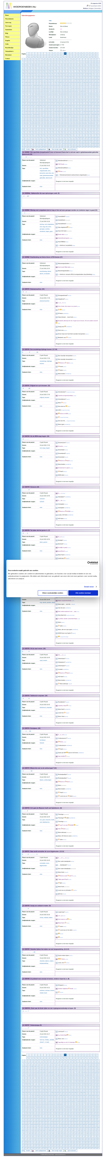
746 (81, 131)
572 (46, 114)
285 (75, 82)
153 (84, 68)
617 (98, 117)
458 (29, 102)
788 (46, 137)
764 (55, 134)
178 (78, 70)
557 (81, 111)
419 (72, 97)
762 (49, 134)
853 (78, 143)
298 (35, 85)
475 (78, 102)
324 (32, 88)
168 (49, 70)
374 (98, 91)
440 (55, 99)
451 (87, 99)
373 (95, 91)
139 (43, 68)
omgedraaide (43, 170)
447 (75, 99)
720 (84, 128)
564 (23, 114)
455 (98, 99)
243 (32, 79)
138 (40, 68)
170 (55, 70)
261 (84, 79)
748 (87, 131)
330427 (42, 1042)
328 (43, 88)
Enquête (7, 40)
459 (32, 102)
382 (43, 94)
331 (52, 88)
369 (84, 91)
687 (66, 126)
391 (69, 94)
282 (66, 82)
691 (78, 126)
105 (23, 65)
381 (40, 94)
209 (90, 73)
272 (38, 82)
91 (60, 62)
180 (84, 70)
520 (52, 108)
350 (29, 91)
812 (38, 140)
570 (40, 114)
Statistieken (8, 29)
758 (38, 134)
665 (81, 123)
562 (95, 111)
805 (95, 137)
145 (61, 68)
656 (55, 123)
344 (90, 88)
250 (52, 79)
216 (32, 76)
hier (47, 226)
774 (84, 134)
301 (43, 85)
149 (72, 68)
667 (87, 123)
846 (58, 143)
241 (26, 79)
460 (35, 102)
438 (49, 99)
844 (52, 143)
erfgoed (42, 397)
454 (95, 99)
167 (46, 70)
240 (23, 79)
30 (39, 56)
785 (38, 137)
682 (52, 126)
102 (93, 62)
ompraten (49, 707)
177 (75, 70)
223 (52, 76)
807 (23, 140)
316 (87, 85)
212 (98, 73)
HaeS (66, 457)
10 (53, 53)
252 (58, 79)
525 (66, 108)
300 (40, 85)
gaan (51, 231)
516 (40, 108)
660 (66, 123)
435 (40, 99)
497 (64, 105)
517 (43, 108)
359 (55, 91)
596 (38, 117)
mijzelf (68, 453)
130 (95, 65)
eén (41, 168)
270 (32, 82)
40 (68, 56)
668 (90, 123)
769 (69, 134)
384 (49, 94)
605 (64, 117)
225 (58, 76)
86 (46, 62)
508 (95, 105)
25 (97, 53)
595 (35, 117)
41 (71, 56)
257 (72, 79)
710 (55, 128)
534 (93, 108)
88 (52, 62)
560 (90, 111)
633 (66, 120)
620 (29, 120)
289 (87, 82)
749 (90, 131)
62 (55, 59)
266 (98, 79)
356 (46, 91)
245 (38, 79)
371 (90, 91)
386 (55, 94)
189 (32, 73)
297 (32, 85)
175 (69, 70)
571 (43, 114)
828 (84, 140)
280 (61, 82)
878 (72, 146)
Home (7, 15)
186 (23, 73)
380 (38, 94)
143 (55, 68)
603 (58, 117)
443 (64, 99)
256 (69, 79)
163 (35, 70)
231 (75, 76)
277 (52, 82)
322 (26, 88)
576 (58, 114)
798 (75, 137)
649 (35, 123)
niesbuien (42, 231)
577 (61, 114)
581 (72, 114)
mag (43, 226)
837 (32, 143)
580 (69, 114)
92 (63, 62)
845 (55, 143)
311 (72, 85)
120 (66, 65)
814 (43, 140)
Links (7, 44)
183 (93, 70)
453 (93, 99)
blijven (41, 780)
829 (87, 140)
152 (81, 68)
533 (90, 108)
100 (87, 62)
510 (23, 108)
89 (55, 62)
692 (81, 126)
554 (72, 111)
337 (69, 88)
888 (23, 149)
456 (23, 102)
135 (32, 68)
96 (75, 62)
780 (23, 137)
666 (84, 123)
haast (45, 993)
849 (66, 143)
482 (98, 102)
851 (72, 143)
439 (52, 99)
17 (74, 53)
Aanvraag (8, 22)
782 (29, 137)
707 (46, 128)
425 (90, 97)
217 (35, 76)
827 (81, 140)
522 (58, 108)
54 (31, 59)
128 (90, 65)
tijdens (47, 961)
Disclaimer (8, 55)
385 (52, 94)
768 (66, 134)
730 (35, 131)
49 (94, 56)
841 (43, 143)
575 (55, 114)
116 (55, 65)
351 (32, 91)
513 (32, 108)
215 (29, 76)
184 (95, 70)
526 (69, 108)
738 (58, 131)
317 (90, 85)
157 (95, 68)
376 (26, 94)
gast (43, 820)
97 (78, 62)
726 (23, 131)
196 (52, 73)
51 (23, 59)
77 (98, 59)
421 (78, 97)
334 (61, 88)
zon (41, 820)
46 (85, 56)
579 (66, 114)
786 (40, 137)
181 (87, 70)
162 (32, 70)
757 (35, 134)
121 (69, 65)
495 (58, 105)
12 (59, 53)
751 (95, 131)
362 (64, 91)
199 (61, 73)
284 (72, 82)
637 (78, 120)
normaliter (42, 863)
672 (23, 126)
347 (98, 88)
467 (55, 102)
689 (72, 126)
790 (52, 137)
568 (35, 114)
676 (35, 126)
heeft (52, 820)
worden (47, 229)
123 (75, 65)
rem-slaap (42, 448)
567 (32, 114)
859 (95, 143)
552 (66, 111)
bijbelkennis (46, 822)
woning (42, 224)
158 (98, 68)
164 (38, 70)
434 (38, 99)
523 (61, 108)
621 (32, 120)
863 (29, 146)
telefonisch (43, 707)
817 (52, 140)
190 (35, 73)
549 (58, 111)
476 (81, 102)
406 (35, 97)
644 (98, 120)
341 (81, 88)
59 (46, 59)
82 (34, 62)
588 (93, 114)
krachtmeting (43, 271)
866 (38, 146)
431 (29, 99)
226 (61, 76)
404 (29, 97)
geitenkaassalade (48, 175)
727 (26, 131)
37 (59, 56)
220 (43, 76)
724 (95, 128)
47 (88, 56)
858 (93, 143)
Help (6, 33)
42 (74, 56)
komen (52, 990)
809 (29, 140)
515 (38, 108)
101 (90, 62)
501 (75, 105)
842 (46, 143)
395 (81, 94)
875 (64, 146)
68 (72, 59)
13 (62, 53)
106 (26, 65)
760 (43, 134)
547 (52, 111)
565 (26, 114)
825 (75, 140)
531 (84, 108)
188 (29, 73)
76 (95, 59)
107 (29, 65)
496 (61, 105)
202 (69, 73)
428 (98, 97)
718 (78, 128)
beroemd (42, 173)
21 (85, 53)
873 (58, 146)
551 (64, 111)
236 (90, 76)
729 (32, 131)
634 (69, 120)
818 (55, 140)
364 (69, 91)
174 (66, 70)
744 (75, 131)
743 (72, 131)
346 (95, 88)
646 (26, 123)
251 (55, 79)
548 (55, 111)
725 (98, 128)
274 (43, 82)
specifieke (45, 168)
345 (93, 88)
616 (95, 117)
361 (61, 91)
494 (55, 105)
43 (76, 56)
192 (40, 73)
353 (38, 91)
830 (90, 140)
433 (35, 99)
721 (87, 128)
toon (49, 170)
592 (26, 117)
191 (38, 73)
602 (55, 117)
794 (64, 137)
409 (43, 97)
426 (93, 97)
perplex (49, 602)
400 (95, 94)
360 (58, 91)
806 (98, 137)
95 (72, 62)
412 (52, 97)
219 (40, 76)
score (47, 863)
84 (40, 62)
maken (50, 917)
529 (78, 108)
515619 (42, 501)
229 (69, 76)
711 (58, 128)
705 (40, 128)
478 (87, 102)
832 (95, 140)
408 (40, 97)
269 (29, 82)
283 (69, 82)
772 (78, 134)
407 (38, 97)
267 (23, 82)
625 (43, 120)
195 (49, 73)
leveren (42, 363)
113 (46, 65)
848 (64, 143)
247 (43, 79)
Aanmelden (98, 8)
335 (64, 88)
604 (61, 117)
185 (98, 70)
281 (64, 82)
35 (53, 56)
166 (43, 70)
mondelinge (43, 361)
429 (23, 99)
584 (81, 114)
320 (98, 85)
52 (26, 59)
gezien (45, 542)
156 (93, 68)
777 (93, 134)
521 (55, 108)
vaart (41, 660)
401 (98, 94)
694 (87, 126)
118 (61, 65)
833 (98, 140)
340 (78, 88)
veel (41, 822)
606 (66, 117)
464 (46, 102)
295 (26, 85)
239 (98, 76)
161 (29, 70)
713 (64, 128)
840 (40, 143)
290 (90, 82)
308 (64, 85)
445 (69, 99)
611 (81, 117)
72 (84, 59)
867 (40, 146)
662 (72, 123)
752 (98, 131)
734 (46, 131)
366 (75, 91)
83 (37, 62)
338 (72, 88)
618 (23, 120)
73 (86, 59)
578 (64, 114)
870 (49, 146)
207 (84, 73)
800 (81, 137)
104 (98, 62)
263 (90, 79)
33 (47, 56)
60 (49, 59)
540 (32, 111)
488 (38, 105)
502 (78, 105)
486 (32, 105)
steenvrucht (49, 178)
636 (75, 120)
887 (98, 146)
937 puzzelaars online (94, 6)
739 (61, 131)
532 (87, 108)
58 (43, 59)
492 (49, 105)
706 (43, 128)
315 (84, 85)
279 (58, 82)
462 (40, 102)
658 (61, 123)
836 (29, 143)
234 (84, 76)
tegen (47, 231)
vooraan (47, 990)
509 (98, 105)
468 (58, 102)
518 (46, 108)
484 (26, 105)
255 (66, 79)
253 (61, 79)
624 (40, 120)
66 (66, 59)
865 (35, 146)
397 (87, 94)
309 (66, 85)
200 (64, 73)
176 (72, 70)
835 (26, 143)
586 (87, 114)
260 (81, 79)
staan (53, 602)
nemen (45, 660)
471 (66, 102)
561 (93, 111)
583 (78, 114)
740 (64, 131)
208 (87, 73)
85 (43, 62)
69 (75, 59)
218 (38, 76)
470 (64, 102)
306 (58, 85)
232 (78, 76)
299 (38, 85)
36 (56, 56)
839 (38, 143)
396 (84, 94)
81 (31, 62)
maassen (48, 820)
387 (58, 94)
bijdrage (49, 361)
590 (98, 114)
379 (35, 94)
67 (69, 59)
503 (81, 105)
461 (38, 102)
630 (58, 120)
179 (81, 70)
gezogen (42, 229)
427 (95, 97)
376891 (47, 1040)
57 (40, 59)
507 (93, 105)
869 (46, 146)
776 (90, 134)
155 (90, 68)
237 (93, 76)
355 (43, 91)
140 (46, 68)
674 (29, 126)
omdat (41, 993)
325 (35, 88)
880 (78, 146)
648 (32, 123)
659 (64, 123)
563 (98, 111)
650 (38, 123)
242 (29, 79)
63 (57, 59)
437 (46, 99)
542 (38, 111)
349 (26, 91)
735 (49, 131)
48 (91, 56)
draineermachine (44, 301)
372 (93, 91)
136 (35, 68)
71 (81, 59)
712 (61, 128)
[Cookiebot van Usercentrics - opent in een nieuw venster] (89, 562)
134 (29, 68)
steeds (44, 602)
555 (75, 111)
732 (40, 131)
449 (81, 99)
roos (41, 186)
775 (87, 134)
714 (66, 128)
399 (93, 94)
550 (61, 111)
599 (46, 117)
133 (26, 68)
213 (23, 76)
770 (72, 134)
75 (92, 59)
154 (87, 68)
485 (29, 105)
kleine (49, 271)
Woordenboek (9, 19)
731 (38, 131)
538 (26, 111)
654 (49, 123)
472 (69, 102)
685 (61, 126)
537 (23, 111)
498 (66, 105)
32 (45, 56)
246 (40, 79)
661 (69, 123)
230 (72, 76)
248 (46, 79)
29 (36, 56)
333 (58, 88)
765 (58, 134)
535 (95, 108)
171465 (47, 1042)
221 (46, 76)
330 (49, 88)
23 (91, 53)
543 (40, 111)
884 (90, 146)
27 (30, 56)
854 (81, 143)
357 (49, 91)
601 (52, 117)
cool (46, 224)
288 (84, 82)
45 (82, 56)
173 (64, 70)
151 (78, 68)
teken (41, 542)
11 (56, 53)
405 (32, 97)
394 (78, 94)
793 (61, 137)
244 (35, 79)
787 (43, 137)
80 (29, 62)
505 (87, 105)
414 (58, 97)
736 (52, 131)
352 (35, 91)
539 (29, 111)
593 (29, 117)
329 (46, 88)
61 (52, 59)
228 (66, 76)
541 (35, 111)
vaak (41, 175)
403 (26, 97)
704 (38, 128)
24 (94, 53)
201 (66, 73)
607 (69, 117)
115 (52, 65)
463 (43, 102)
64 (60, 59)
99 (84, 62)
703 (35, 128)
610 (78, 117)
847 (61, 143)
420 (75, 97)
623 (38, 120)
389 (64, 94)
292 (95, 82)
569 (38, 114)
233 (81, 76)
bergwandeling (44, 963)
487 (35, 105)
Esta (69, 167)
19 (79, 53)
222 (49, 76)
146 (64, 68)
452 (90, 99)
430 (26, 99)
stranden (42, 961)
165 (40, 70)
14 (65, 53)
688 (69, 126)
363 (66, 91)
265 (95, 79)
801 (84, 137)
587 (90, 114)
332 (55, 88)
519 (49, 108)
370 (87, 91)
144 (58, 68)
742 (69, 131)
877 (69, 146)
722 (90, 128)
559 (87, 111)
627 (49, 120)
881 (81, 146)
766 (61, 134)
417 (66, 97)
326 (38, 88)
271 (35, 82)
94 (69, 62)
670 (95, 123)
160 (26, 70)
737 (55, 131)
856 (87, 143)
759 (40, 134)
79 (26, 62)
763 (52, 134)
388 (61, 94)
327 (40, 88)
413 (55, 97)
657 (58, 123)
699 (23, 128)
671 (98, 123)
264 (93, 79)
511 (26, 108)
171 (58, 70)
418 (69, 97)
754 (26, 134)
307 (61, 85)
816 (49, 140)
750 (93, 131)
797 (72, 137)
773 (81, 134)
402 (23, 97)
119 (64, 65)
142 (52, 68)
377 (29, 94)
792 (58, 137)
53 (29, 59)
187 (26, 73)
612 (84, 117)
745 (78, 131)
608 (72, 117)
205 (78, 73)
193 (43, 73)
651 (40, 123)
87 (49, 62)
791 (55, 137)
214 (26, 76)
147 (66, 68)
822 (66, 140)
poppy (67, 216)
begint (48, 448)
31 (42, 56)
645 (23, 123)
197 (55, 73)
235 (87, 76)
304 (52, 85)
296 (29, 85)
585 (84, 114)
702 (32, 128)
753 (23, 134)
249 (49, 79)
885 (93, 146)
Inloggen (91, 8)
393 (75, 94)
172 (61, 70)
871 (52, 146)
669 (93, 123)
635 (72, 120)
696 (93, 126)
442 (61, 99)
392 (72, 94)
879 (75, 146)
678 (40, 126)
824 (72, 140)
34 (50, 56)
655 (52, 123)
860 (98, 143)
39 (65, 56)
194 (46, 73)
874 (61, 146)
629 (55, 120)
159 (23, 70)
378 (32, 94)
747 (84, 131)
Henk (69, 295)
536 (98, 108)
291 (93, 82)
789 (49, 137)
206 (81, 73)
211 (95, 73)
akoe (67, 299)
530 (81, 108)
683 (55, 126)
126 (84, 65)
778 (95, 134)
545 (46, 111)
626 (46, 120)
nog (41, 602)
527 (72, 108)
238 (95, 76)
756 (32, 134)
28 (33, 56)
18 (76, 53)
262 (87, 79)
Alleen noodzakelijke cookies (52, 593)
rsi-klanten (47, 273)
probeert (42, 990)
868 (43, 146)
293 (98, 82)
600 (49, 117)
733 (43, 131)
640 (87, 120)
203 (72, 73)
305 (55, 85)
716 (72, 128)
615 (93, 117)
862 (26, 146)
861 (23, 146)
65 (63, 59)
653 (46, 123)
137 (38, 68)
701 (29, 128)
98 (81, 62)
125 (81, 65)
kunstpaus (43, 740)
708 (49, 128)
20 (82, 53)
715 (69, 128)
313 (78, 85)
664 (78, 123)
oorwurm (42, 498)
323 (29, 88)
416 (64, 97)
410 (46, 97)
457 (26, 102)
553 (69, 111)
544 (43, 111)
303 (49, 85)
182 (90, 70)
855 (84, 143)
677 (38, 126)
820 (61, 140)
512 (29, 108)
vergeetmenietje (70, 392)
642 (93, 120)
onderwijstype (44, 1037)
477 (84, 102)
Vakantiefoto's (9, 51)
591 (23, 117)
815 (46, 140)
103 (95, 62)
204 (75, 73)
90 (57, 62)
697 (95, 126)
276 (49, 82)
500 (72, 105)
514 (35, 108)
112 (43, 65)
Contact (7, 58)
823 (69, 140)
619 (26, 120)
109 (35, 65)
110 (38, 65)
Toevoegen (8, 26)
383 (46, 94)
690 (75, 126)
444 (66, 99)
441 (58, 99)
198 (58, 73)
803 (90, 137)
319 (95, 85)
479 (90, 102)
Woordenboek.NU (11, 10)
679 (43, 126)
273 (40, 82)
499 (69, 105)
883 (87, 146)
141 (49, 68)
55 (34, 59)
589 (95, 114)
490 (43, 105)
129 (93, 65)
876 (66, 146)
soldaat (46, 917)
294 (23, 85)
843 (49, 143)
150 (75, 68)
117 (58, 65)
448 (78, 99)
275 (46, 82)
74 (89, 59)
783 (32, 137)
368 (81, 91)
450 (84, 99)
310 (69, 85)
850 (69, 143)
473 (72, 102)
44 (79, 56)
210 (93, 73)
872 (55, 146)
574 (52, 114)
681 (49, 126)
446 (72, 99)
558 (84, 111)
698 (98, 126)
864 (32, 146)
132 (23, 68)
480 (93, 102)
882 (84, 146)
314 (81, 85)
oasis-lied (48, 173)
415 (61, 97)
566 (29, 114)
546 (49, 111)
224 (55, 76)
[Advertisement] (59, 202)
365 (72, 91)
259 (78, 79)
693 (84, 126)
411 (49, 97)
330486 (52, 1040)
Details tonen (89, 587)
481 (95, 102)
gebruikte (42, 178)
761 (46, 134)
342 (84, 88)
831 (93, 140)
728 (29, 131)
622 (35, 120)
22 (88, 53)
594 (32, 117)
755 (29, 134)
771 (75, 134)
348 (23, 91)
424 (87, 97)
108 (32, 65)
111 (40, 65)
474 (75, 102)
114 (49, 65)
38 (62, 56)
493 (52, 105)
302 (46, 85)
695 (90, 126)
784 (35, 137)
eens (49, 226)
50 (97, 56)
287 (81, 82)
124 (78, 65)
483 (23, 105)
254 (64, 79)
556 (78, 111)
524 (64, 108)
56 (37, 59)
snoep (41, 917)
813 (40, 140)
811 (35, 140)
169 (52, 70)
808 (26, 140)
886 (95, 146)
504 (84, 105)
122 (72, 65)
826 (78, 140)
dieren (41, 273)
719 (81, 128)
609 (75, 117)
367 (78, 91)
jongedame (51, 224)
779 (98, 134)
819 (58, 140)
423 (84, 97)
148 (69, 68)
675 (32, 126)
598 (43, 117)
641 (90, 120)
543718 (42, 1040)
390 (66, 94)
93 (66, 62)
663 (75, 123)
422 (81, 97)
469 (61, 102)
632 (64, 120)
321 (23, 88)
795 (66, 137)
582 (75, 114)
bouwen (47, 397)
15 (68, 53)
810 (32, 140)
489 (40, 105)
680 (46, 126)
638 (81, 120)
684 (58, 126)
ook (53, 173)
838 (35, 143)
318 (93, 85)
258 (75, 79)
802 (87, 137)
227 (64, 76)
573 (49, 114)
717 (75, 128)
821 (64, 140)
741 (66, 131)
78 (23, 62)
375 (23, 94)
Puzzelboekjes (9, 47)
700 (26, 128)
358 (52, 91)
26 (27, 56)
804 (93, 137)
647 (29, 123)
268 (26, 82)
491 (46, 105)
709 (52, 128)
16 (71, 53)
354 (40, 91)
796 (69, 137)
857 (90, 143)
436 (43, 99)
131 (98, 65)
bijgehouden (43, 865)
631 (61, 120)
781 (26, 137)
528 (75, 108)
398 (90, 94)
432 (32, 99)
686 (64, 126)
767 (64, 134)
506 (90, 105)
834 (23, 143)
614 (90, 117)
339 (75, 88)
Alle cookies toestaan (83, 593)
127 (87, 65)
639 (84, 120)
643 (95, 120)
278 (55, 82)
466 (52, 102)
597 (40, 117)
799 (78, 137)
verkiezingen (47, 780)
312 (75, 85)
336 (66, 88)
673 (26, 126)
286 (78, 82)
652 (43, 123)
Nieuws (7, 37)
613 (87, 117)
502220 (42, 743)
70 (78, 59)
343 (87, 88)
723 (93, 128)
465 (49, 102)
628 (52, 120)
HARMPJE (65, 313)
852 (75, 143)
